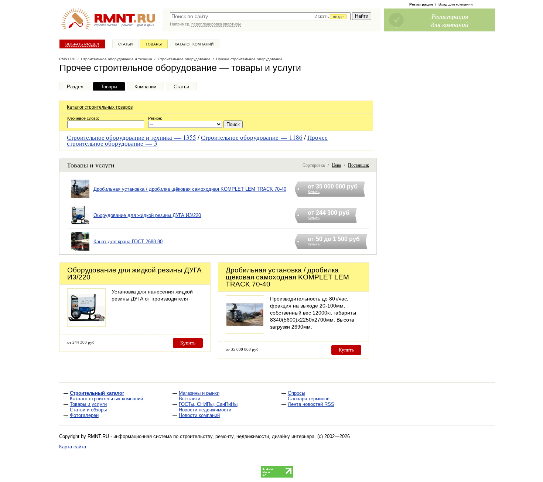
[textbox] (260, 16)
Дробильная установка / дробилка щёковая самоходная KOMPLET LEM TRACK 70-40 (189, 189)
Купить (187, 343)
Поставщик (358, 165)
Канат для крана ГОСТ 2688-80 (128, 241)
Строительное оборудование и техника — (131, 137)
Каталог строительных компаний (106, 398)
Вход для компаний (455, 4)
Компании (145, 86)
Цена (336, 165)
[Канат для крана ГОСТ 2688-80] (80, 251)
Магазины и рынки (199, 393)
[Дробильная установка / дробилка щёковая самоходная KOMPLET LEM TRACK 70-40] (80, 198)
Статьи (125, 44)
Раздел (75, 86)
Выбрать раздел (82, 44)
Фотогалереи (84, 415)
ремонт (127, 25)
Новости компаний (199, 415)
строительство (105, 25)
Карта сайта (72, 446)
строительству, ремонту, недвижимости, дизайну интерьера (247, 436)
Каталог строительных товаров (100, 107)
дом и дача (145, 25)
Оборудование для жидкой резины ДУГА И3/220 (147, 215)
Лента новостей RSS (311, 404)
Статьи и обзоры (88, 410)
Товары (154, 44)
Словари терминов (308, 398)
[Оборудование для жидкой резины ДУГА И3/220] (80, 224)
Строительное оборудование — (252, 137)
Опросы (296, 393)
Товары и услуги (88, 404)
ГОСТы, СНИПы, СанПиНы (208, 404)
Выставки (189, 398)
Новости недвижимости (205, 410)
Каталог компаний (194, 44)
